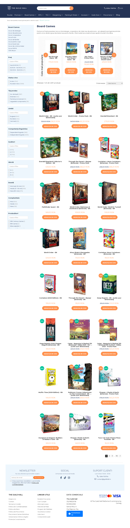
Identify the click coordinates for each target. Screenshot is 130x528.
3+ (11, 170)
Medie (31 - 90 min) (16, 188)
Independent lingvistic (17, 135)
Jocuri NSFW (12, 48)
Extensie (13, 96)
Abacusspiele (14, 226)
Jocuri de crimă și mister (16, 46)
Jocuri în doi (12, 37)
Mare (12, 206)
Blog (118, 15)
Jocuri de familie (13, 39)
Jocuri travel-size (13, 44)
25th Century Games (16, 221)
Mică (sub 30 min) (16, 186)
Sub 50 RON (14, 65)
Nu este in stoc (15, 83)
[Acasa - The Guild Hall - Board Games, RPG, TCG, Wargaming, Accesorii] (17, 8)
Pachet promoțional (16, 99)
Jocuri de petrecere (15, 33)
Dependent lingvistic (17, 132)
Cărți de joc (12, 50)
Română (13, 119)
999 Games (14, 224)
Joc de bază (14, 94)
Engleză (12, 116)
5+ (11, 175)
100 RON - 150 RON (16, 70)
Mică (11, 201)
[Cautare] (71, 8)
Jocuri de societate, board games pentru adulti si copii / (23, 20)
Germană (13, 121)
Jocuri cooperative (14, 35)
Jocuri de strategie (14, 31)
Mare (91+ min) (14, 191)
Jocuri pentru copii (14, 42)
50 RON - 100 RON (16, 67)
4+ (11, 172)
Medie (12, 204)
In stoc (12, 81)
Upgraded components (18, 101)
